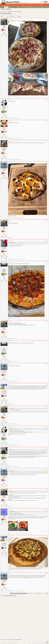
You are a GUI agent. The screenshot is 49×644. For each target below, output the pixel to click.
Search (18, 4)
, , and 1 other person (16, 138)
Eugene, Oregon (6, 403)
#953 (47, 406)
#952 (47, 384)
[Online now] (4, 126)
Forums (6, 7)
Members (17, 7)
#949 (47, 321)
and (13, 338)
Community (8, 4)
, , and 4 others (14, 318)
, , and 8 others (15, 96)
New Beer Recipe (40, 4)
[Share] (45, 19)
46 (7, 16)
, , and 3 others (17, 570)
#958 (47, 509)
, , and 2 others (18, 533)
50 (14, 16)
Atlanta (6, 466)
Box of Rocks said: (11, 242)
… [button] (5, 16)
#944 (47, 141)
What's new (11, 7)
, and (15, 159)
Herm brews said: (11, 449)
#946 (47, 220)
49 (12, 16)
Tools (14, 4)
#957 (47, 489)
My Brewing (28, 4)
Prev (2, 16)
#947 (47, 240)
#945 (47, 162)
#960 (47, 573)
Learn (34, 4)
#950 (47, 341)
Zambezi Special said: (12, 428)
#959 (47, 536)
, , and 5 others (16, 217)
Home (2, 7)
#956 (47, 469)
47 (36, 593)
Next (20, 16)
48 (10, 16)
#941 (47, 19)
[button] (14, 7)
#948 (47, 262)
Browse (23, 4)
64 (17, 16)
